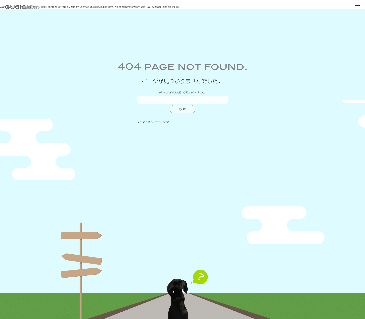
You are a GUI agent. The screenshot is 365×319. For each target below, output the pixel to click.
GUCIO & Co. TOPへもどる (154, 122)
